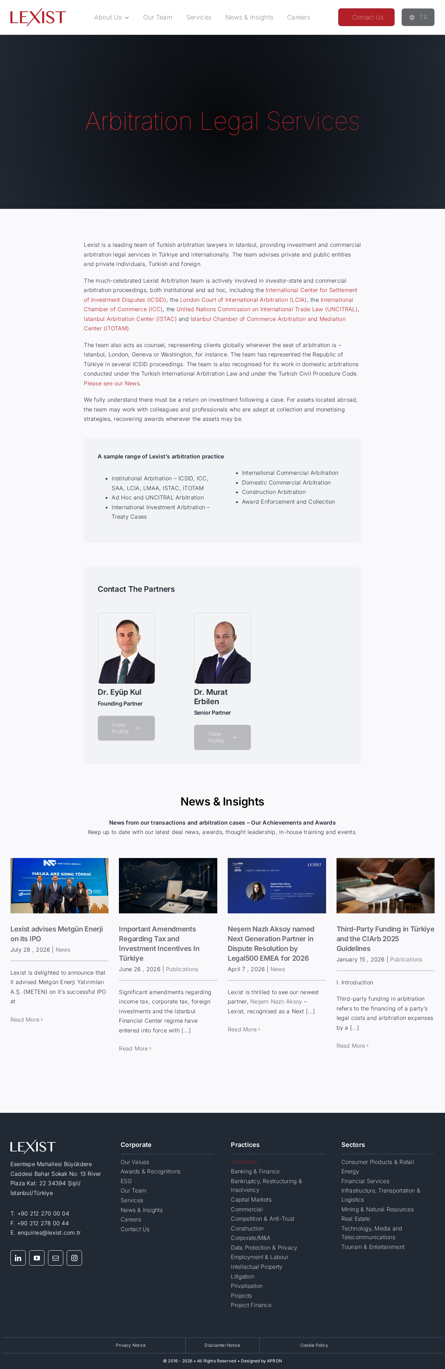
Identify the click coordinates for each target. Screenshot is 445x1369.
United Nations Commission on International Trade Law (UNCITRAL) (267, 309)
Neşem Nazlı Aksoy (276, 1001)
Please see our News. (112, 383)
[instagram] (74, 1258)
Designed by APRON (261, 1360)
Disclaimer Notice (222, 1345)
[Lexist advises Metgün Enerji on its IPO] (59, 885)
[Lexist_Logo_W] (33, 1142)
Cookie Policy (314, 1345)
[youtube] (36, 1258)
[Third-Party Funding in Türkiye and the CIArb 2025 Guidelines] (386, 885)
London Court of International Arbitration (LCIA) (243, 299)
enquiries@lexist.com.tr (49, 1232)
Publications (182, 969)
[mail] (55, 1258)
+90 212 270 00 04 (43, 1213)
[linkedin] (18, 1258)
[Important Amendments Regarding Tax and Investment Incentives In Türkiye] (168, 885)
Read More (24, 1019)
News (63, 949)
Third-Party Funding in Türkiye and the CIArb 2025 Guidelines (386, 939)
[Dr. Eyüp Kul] (126, 615)
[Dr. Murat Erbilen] (222, 615)
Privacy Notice (131, 1345)
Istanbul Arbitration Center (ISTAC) (130, 318)
